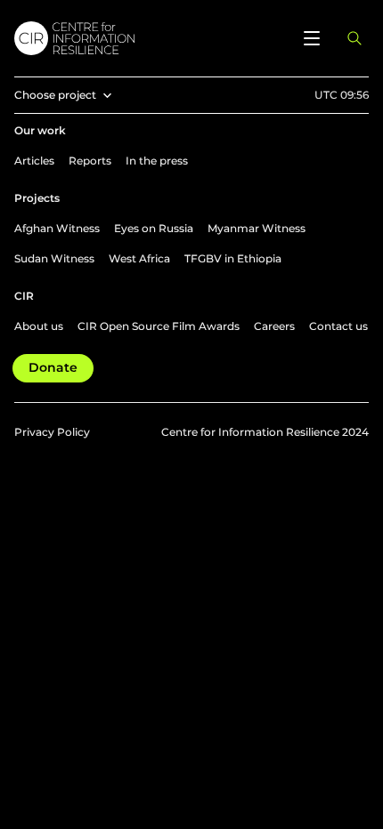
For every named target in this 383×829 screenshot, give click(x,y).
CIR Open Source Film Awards (158, 326)
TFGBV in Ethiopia (232, 258)
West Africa (139, 258)
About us (38, 326)
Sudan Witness (54, 258)
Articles (34, 160)
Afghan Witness (57, 228)
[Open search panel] (354, 38)
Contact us (338, 326)
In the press (157, 160)
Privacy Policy (52, 432)
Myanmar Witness (257, 228)
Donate (53, 367)
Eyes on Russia (153, 228)
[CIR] (148, 38)
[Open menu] (311, 38)
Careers (274, 326)
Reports (90, 160)
